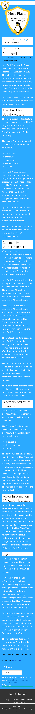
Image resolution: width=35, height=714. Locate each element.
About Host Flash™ (18, 700)
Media (29, 700)
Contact (15, 702)
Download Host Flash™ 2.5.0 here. (17, 654)
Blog (7, 700)
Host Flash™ (17, 20)
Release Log (16, 660)
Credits (22, 702)
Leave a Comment (10, 61)
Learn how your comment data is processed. (16, 681)
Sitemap (29, 709)
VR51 (17, 711)
